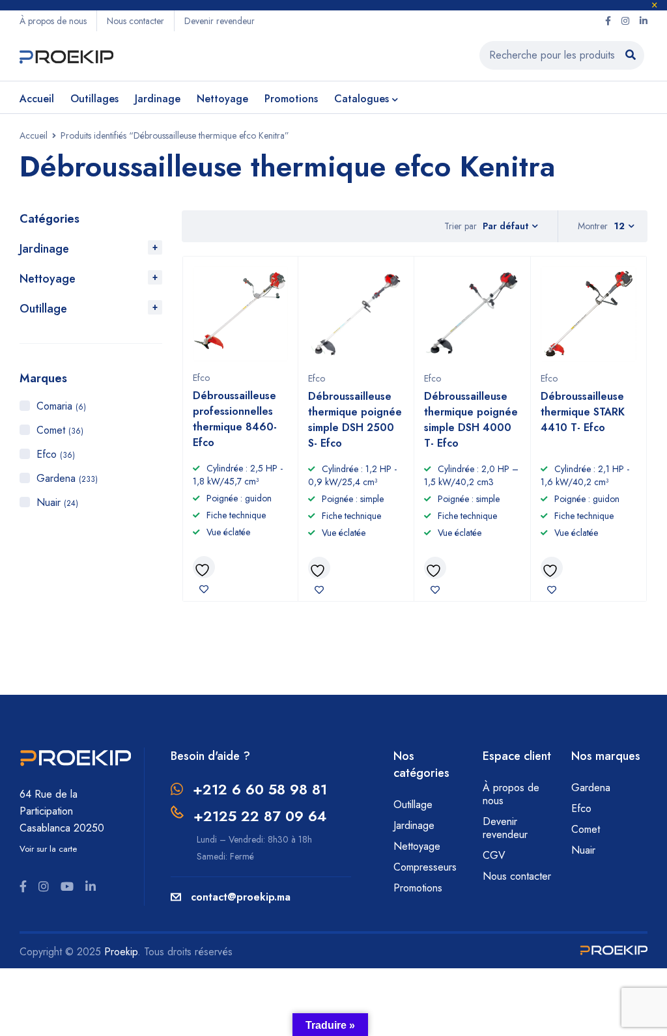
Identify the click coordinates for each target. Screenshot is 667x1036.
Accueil (34, 135)
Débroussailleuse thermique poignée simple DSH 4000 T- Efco (471, 420)
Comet (59, 430)
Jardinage (44, 248)
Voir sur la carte (48, 849)
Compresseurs (426, 867)
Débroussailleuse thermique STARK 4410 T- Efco (583, 412)
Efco (55, 454)
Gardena (67, 478)
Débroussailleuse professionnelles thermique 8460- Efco (235, 419)
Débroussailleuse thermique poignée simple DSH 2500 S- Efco (355, 420)
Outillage (43, 308)
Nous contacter (135, 20)
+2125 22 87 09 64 (259, 815)
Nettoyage (48, 278)
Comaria (61, 406)
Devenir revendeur (219, 20)
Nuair (57, 502)
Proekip (120, 951)
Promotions (417, 887)
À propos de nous (53, 20)
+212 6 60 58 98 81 (260, 789)
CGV (494, 855)
